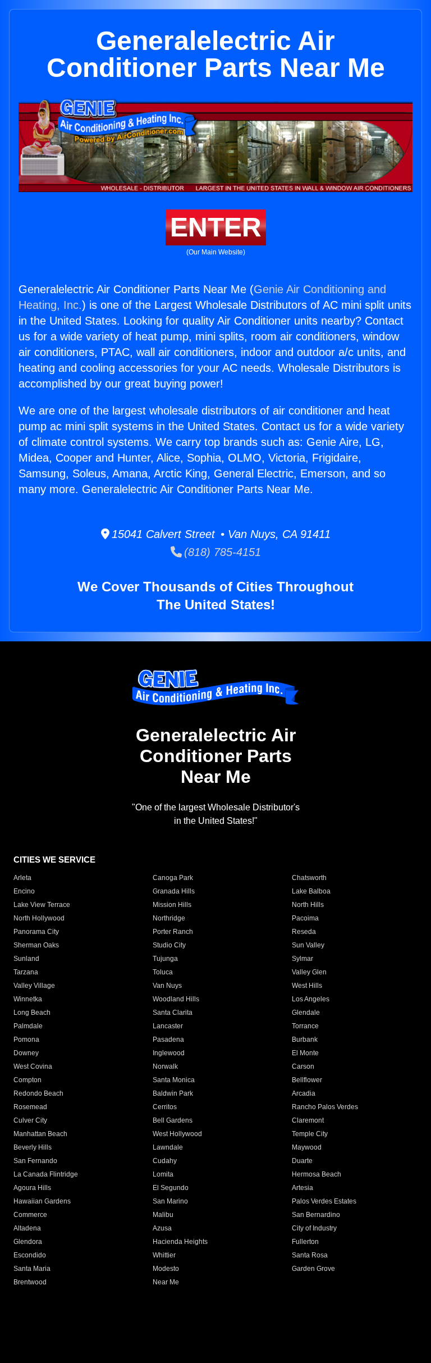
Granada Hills (174, 891)
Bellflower (307, 1080)
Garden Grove (313, 1269)
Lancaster (168, 1026)
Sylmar (302, 959)
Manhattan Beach (40, 1134)
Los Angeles (310, 999)
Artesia (302, 1188)
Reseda (304, 932)
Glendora (27, 1242)
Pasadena (168, 1039)
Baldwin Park (173, 1093)
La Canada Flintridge (45, 1174)
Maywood (307, 1147)
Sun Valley (308, 945)
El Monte (305, 1053)
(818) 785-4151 (221, 552)
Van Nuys (167, 986)
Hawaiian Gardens (42, 1201)
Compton (27, 1080)
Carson (303, 1066)
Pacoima (305, 918)
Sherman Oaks (36, 945)
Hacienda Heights (180, 1242)
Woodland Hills (176, 999)
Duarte (302, 1161)
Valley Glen (309, 972)
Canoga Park (173, 878)
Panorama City (36, 932)
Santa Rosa (310, 1255)
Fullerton (305, 1242)
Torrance (305, 1026)
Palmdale (28, 1026)
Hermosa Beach (316, 1174)
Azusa (162, 1228)
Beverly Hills (32, 1147)
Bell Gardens (172, 1120)
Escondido (29, 1255)
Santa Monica (174, 1080)
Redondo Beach (38, 1093)
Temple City (310, 1134)
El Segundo (171, 1188)
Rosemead (30, 1107)
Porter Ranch (173, 932)
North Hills (308, 905)
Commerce (30, 1215)
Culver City (30, 1120)
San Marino (170, 1201)
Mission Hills (172, 905)
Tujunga (165, 959)
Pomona (26, 1039)
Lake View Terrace (41, 905)
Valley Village (34, 986)
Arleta (22, 878)
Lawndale (168, 1147)
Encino (24, 891)
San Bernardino (316, 1215)
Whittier (164, 1255)
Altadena (27, 1228)
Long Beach (32, 1012)
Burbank (305, 1039)
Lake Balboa (311, 891)
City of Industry (314, 1228)
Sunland (26, 959)
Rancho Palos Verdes (325, 1107)
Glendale (306, 1012)
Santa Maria (32, 1269)
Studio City (169, 945)
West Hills (307, 986)
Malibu (163, 1215)
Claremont (308, 1120)
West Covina (32, 1066)
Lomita (163, 1174)
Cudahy (165, 1161)
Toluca (163, 972)
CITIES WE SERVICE (54, 859)
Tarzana (25, 972)
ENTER (216, 227)
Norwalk (165, 1066)
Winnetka (27, 999)
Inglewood (169, 1053)
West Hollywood (177, 1134)
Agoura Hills (32, 1188)
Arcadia (303, 1093)
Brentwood (30, 1282)
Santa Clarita (172, 1012)
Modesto (166, 1269)
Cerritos (165, 1107)
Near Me (166, 1282)
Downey (26, 1053)
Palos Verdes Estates (324, 1201)
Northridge (169, 918)
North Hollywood (39, 918)
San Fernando (35, 1161)
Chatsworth (309, 878)
